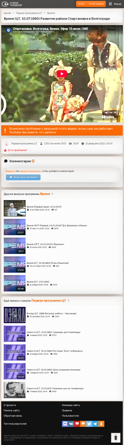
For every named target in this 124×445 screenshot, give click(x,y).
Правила (67, 410)
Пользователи (70, 415)
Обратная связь (13, 415)
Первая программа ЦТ (29, 13)
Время (51, 13)
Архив (7, 13)
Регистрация (96, 4)
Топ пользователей (15, 423)
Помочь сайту (12, 410)
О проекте (10, 405)
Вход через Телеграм (25, 177)
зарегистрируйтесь (30, 171)
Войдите (10, 171)
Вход (81, 4)
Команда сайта (71, 405)
